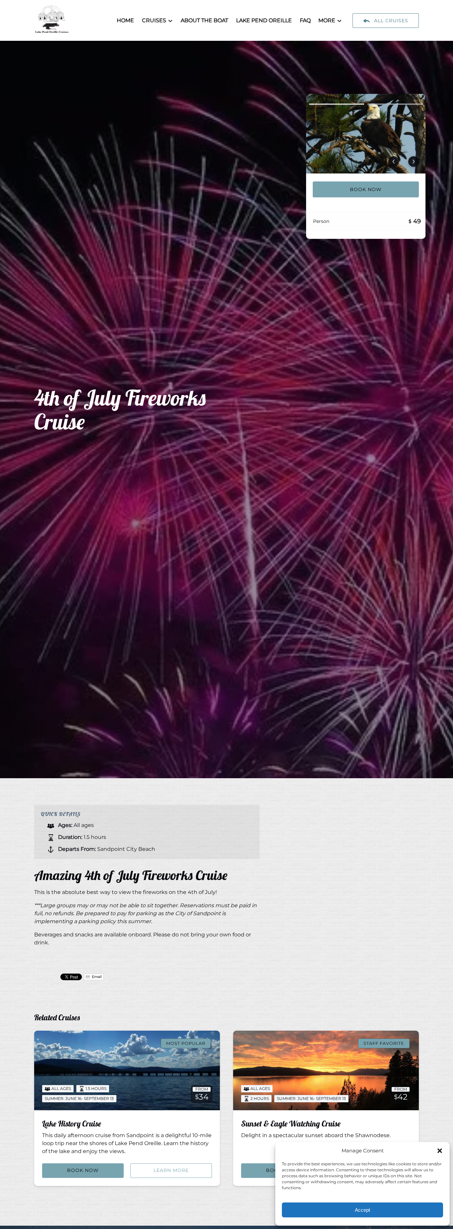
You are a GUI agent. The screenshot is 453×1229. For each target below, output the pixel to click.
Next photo (413, 161)
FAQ (305, 20)
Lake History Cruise (71, 1123)
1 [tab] (336, 104)
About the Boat (204, 20)
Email (96, 977)
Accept (362, 1210)
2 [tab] (394, 104)
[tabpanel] (365, 133)
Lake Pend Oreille (264, 20)
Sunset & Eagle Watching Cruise (291, 1123)
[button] (439, 1150)
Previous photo (393, 161)
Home (125, 20)
